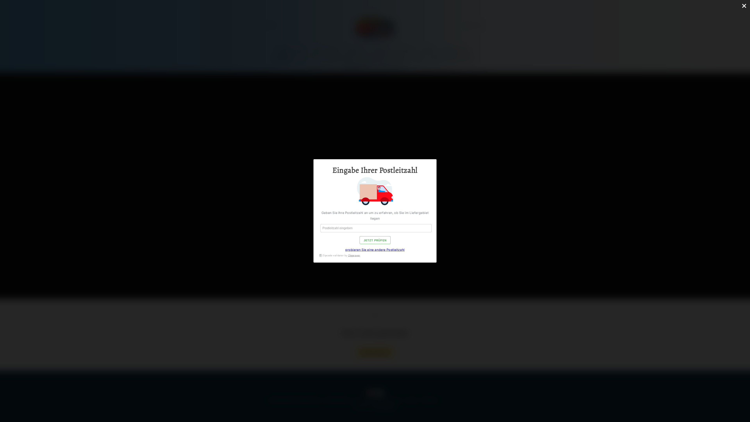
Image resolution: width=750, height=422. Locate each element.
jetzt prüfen (375, 240)
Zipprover (354, 255)
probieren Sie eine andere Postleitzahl (375, 250)
